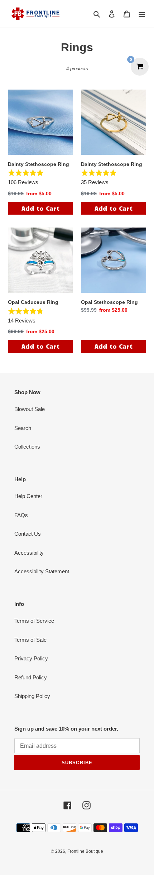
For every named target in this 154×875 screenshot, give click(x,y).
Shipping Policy (32, 696)
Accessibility (29, 553)
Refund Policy (30, 677)
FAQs (21, 515)
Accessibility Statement (41, 571)
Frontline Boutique (85, 851)
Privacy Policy (31, 658)
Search (22, 428)
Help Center (28, 496)
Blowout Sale (29, 409)
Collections (27, 447)
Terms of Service (34, 621)
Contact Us (27, 534)
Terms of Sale (30, 640)
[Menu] (141, 13)
